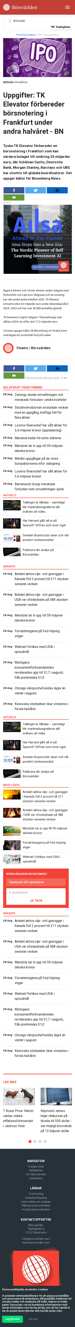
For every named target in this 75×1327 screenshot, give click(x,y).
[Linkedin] (57, 190)
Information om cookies (36, 1201)
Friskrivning (36, 1193)
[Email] (14, 197)
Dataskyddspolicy (36, 1197)
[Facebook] (14, 190)
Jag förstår (12, 1319)
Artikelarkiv (36, 1178)
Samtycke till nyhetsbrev (26, 882)
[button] (30, 1141)
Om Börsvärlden (36, 1174)
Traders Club (36, 1166)
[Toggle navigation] (67, 7)
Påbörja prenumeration (35, 1205)
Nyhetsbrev (36, 1170)
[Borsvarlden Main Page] (20, 7)
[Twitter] (35, 190)
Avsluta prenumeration (36, 1209)
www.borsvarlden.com (36, 1242)
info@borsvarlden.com (36, 1238)
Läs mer (33, 1319)
